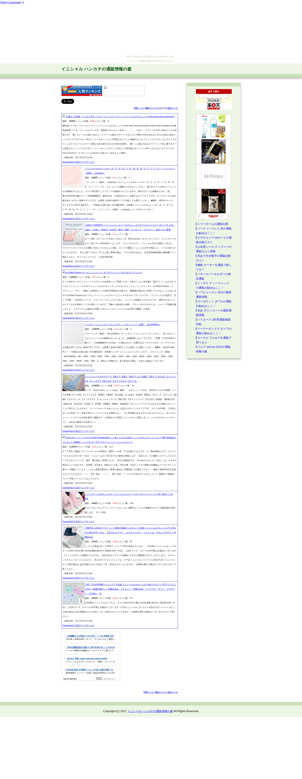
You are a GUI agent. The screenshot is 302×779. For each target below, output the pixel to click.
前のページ (151, 108)
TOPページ (139, 108)
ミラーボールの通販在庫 (212, 223)
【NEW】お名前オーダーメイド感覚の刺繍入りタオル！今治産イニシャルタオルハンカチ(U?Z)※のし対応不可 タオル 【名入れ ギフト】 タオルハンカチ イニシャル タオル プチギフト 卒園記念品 (130, 532)
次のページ (172, 108)
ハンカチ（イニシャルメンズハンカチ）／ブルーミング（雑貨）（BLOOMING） (123, 324)
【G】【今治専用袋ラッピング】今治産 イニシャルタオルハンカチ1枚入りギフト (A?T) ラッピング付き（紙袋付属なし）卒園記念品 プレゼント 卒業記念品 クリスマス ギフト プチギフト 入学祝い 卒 (130, 589)
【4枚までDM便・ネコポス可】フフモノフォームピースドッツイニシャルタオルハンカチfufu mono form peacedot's (119, 116)
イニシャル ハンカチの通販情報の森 (96, 69)
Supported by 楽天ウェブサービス (78, 162)
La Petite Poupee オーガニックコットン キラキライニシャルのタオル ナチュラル (103, 272)
